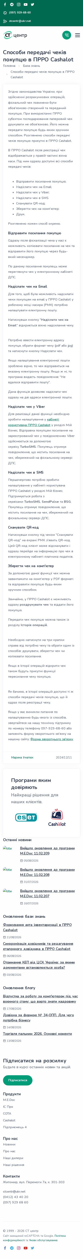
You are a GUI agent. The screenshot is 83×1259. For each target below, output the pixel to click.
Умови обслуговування (43, 1240)
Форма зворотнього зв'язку (51, 739)
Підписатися (17, 1080)
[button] (66, 35)
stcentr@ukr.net (20, 21)
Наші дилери (13, 1158)
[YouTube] (26, 4)
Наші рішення (13, 1165)
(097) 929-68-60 (20, 12)
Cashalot (9, 1120)
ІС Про (8, 1107)
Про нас (9, 1151)
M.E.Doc (9, 1100)
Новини (9, 1144)
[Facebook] (5, 4)
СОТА (7, 1113)
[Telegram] (12, 4)
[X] (32, 4)
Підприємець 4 (15, 1127)
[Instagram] (19, 4)
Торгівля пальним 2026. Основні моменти (37, 1034)
